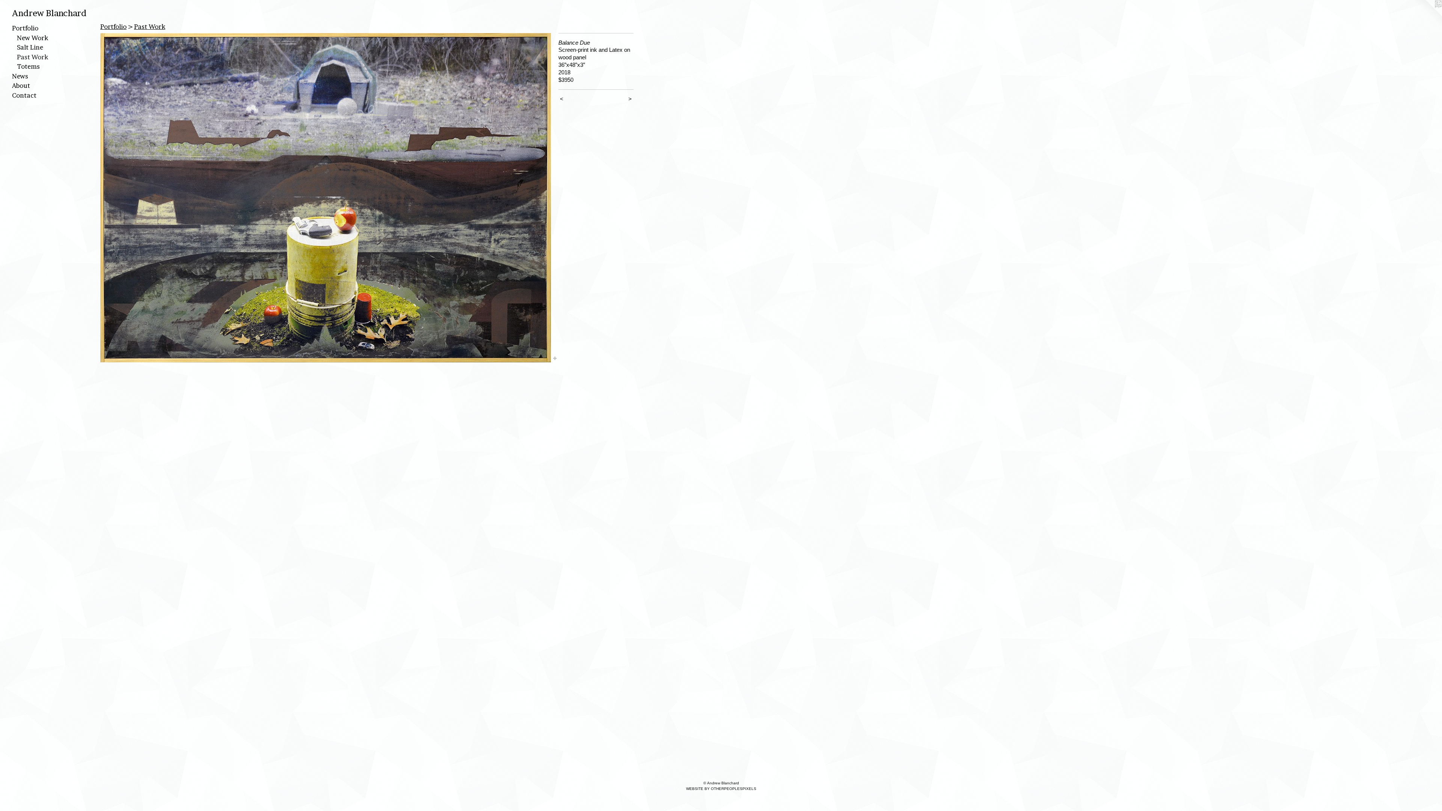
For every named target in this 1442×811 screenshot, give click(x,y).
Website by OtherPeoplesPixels (721, 789)
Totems (28, 66)
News (20, 76)
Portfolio (25, 28)
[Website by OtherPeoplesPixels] (1427, 15)
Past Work (32, 57)
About (21, 85)
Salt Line (30, 47)
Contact (24, 95)
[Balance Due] (325, 197)
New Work (32, 38)
